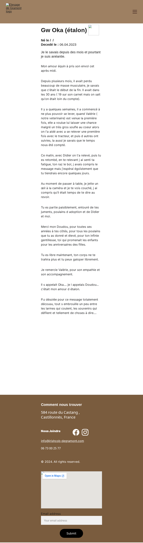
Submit (71, 533)
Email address (51, 514)
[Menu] (135, 11)
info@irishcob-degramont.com (62, 441)
